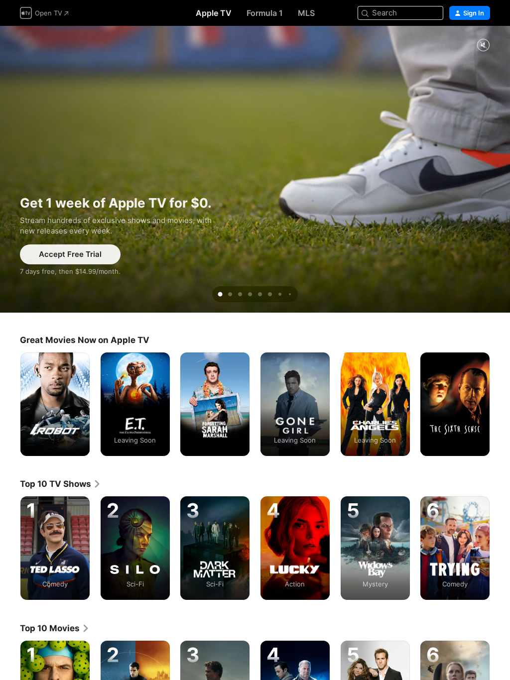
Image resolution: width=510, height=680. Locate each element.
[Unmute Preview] (483, 45)
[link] (60, 483)
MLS (306, 13)
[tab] (220, 294)
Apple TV (214, 13)
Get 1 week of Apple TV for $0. (255, 169)
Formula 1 (265, 13)
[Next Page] (500, 404)
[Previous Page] (10, 404)
